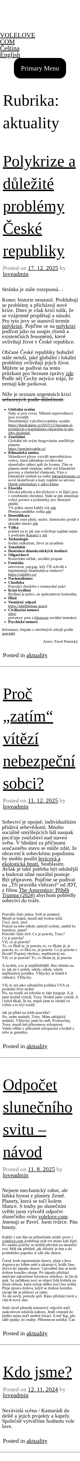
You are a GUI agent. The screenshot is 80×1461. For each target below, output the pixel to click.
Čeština (9, 48)
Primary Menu (40, 68)
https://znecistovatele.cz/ (27, 449)
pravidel (8, 633)
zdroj (12, 614)
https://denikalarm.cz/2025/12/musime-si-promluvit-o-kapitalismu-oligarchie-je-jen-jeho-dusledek (41, 429)
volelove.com (52, 1217)
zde (69, 373)
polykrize (12, 326)
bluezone (41, 617)
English (10, 54)
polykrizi (65, 326)
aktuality (37, 655)
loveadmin (16, 274)
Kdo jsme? (37, 1372)
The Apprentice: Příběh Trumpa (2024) (35, 892)
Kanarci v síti (36, 535)
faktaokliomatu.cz (66, 476)
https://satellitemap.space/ (28, 606)
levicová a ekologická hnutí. (31, 861)
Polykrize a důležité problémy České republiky (39, 206)
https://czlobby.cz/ (22, 574)
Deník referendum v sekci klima (33, 484)
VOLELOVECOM (17, 38)
